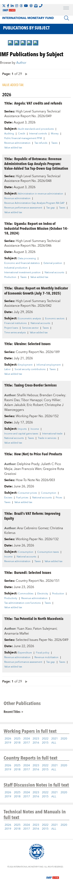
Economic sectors (54, 318)
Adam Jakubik (14, 405)
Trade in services (47, 438)
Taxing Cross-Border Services (35, 385)
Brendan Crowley (52, 395)
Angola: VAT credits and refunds (38, 103)
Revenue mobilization (46, 657)
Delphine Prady (28, 464)
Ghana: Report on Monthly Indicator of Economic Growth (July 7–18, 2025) (36, 290)
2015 (45, 742)
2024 (26, 738)
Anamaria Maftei (16, 633)
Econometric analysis (29, 318)
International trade (52, 434)
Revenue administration (17, 143)
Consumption (48, 493)
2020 (64, 738)
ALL (53, 742)
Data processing (27, 258)
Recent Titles (12, 711)
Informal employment (48, 365)
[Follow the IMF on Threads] (21, 5)
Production (10, 277)
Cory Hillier (52, 400)
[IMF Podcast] (31, 5)
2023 (36, 738)
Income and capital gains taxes (21, 434)
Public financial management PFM (23, 138)
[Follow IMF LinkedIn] (12, 5)
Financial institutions (15, 323)
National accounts (54, 272)
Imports (22, 429)
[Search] (66, 18)
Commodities (25, 594)
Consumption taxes (48, 552)
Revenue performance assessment (23, 208)
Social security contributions (30, 369)
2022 (45, 738)
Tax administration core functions (22, 603)
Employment (25, 365)
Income (35, 429)
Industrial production (15, 268)
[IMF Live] (53, 875)
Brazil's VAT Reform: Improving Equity (32, 516)
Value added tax (13, 148)
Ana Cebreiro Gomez (32, 528)
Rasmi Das (12, 400)
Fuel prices (22, 498)
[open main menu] (66, 8)
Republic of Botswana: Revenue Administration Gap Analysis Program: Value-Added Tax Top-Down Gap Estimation (36, 163)
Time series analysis (15, 332)
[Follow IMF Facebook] (8, 5)
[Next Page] (25, 73)
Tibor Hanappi (31, 400)
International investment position (22, 272)
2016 (36, 742)
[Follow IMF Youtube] (26, 5)
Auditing (9, 134)
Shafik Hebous (27, 395)
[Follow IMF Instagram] (16, 5)
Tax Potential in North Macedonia (38, 618)
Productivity (10, 598)
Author (21, 63)
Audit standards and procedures (36, 129)
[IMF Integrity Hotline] (40, 5)
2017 (26, 742)
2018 (17, 742)
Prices (59, 498)
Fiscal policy (42, 653)
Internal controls (38, 134)
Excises (8, 498)
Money (55, 134)
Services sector (30, 328)
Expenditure (25, 653)
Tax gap (50, 208)
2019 (8, 742)
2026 (8, 738)
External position (53, 263)
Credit (21, 134)
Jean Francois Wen (28, 469)
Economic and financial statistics (22, 263)
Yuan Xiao (24, 629)
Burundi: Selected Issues (32, 572)
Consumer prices (27, 493)
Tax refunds (40, 143)
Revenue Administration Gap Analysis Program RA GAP (34, 203)
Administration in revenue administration (40, 194)
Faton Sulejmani (45, 629)
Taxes (54, 143)
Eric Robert (35, 405)
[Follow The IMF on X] (3, 5)
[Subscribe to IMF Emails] (36, 5)
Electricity (42, 594)
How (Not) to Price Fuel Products (38, 454)
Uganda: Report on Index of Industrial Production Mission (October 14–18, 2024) (36, 228)
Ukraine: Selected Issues (32, 343)
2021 (54, 738)
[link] (10, 42)
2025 (17, 738)
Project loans (11, 328)
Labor (7, 369)
